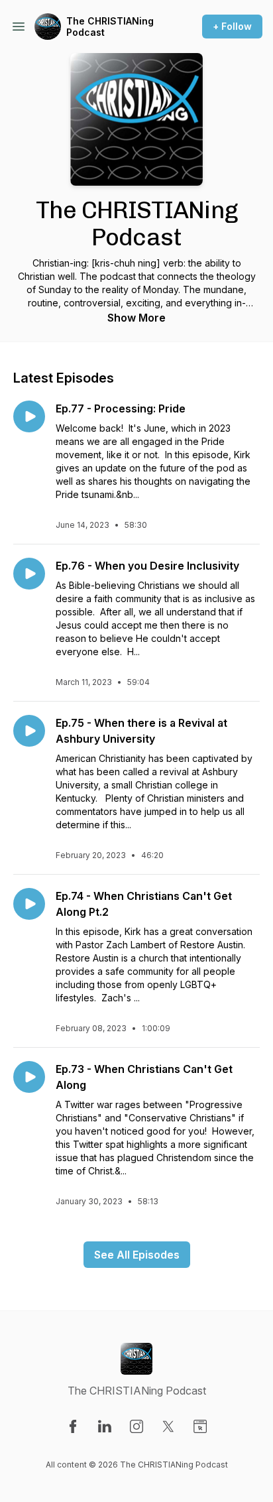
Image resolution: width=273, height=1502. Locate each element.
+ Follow (232, 26)
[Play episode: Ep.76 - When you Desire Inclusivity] (29, 574)
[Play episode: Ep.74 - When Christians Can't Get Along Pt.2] (29, 904)
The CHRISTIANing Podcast (110, 26)
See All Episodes (137, 1254)
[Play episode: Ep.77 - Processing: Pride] (29, 416)
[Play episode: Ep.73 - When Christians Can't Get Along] (29, 1077)
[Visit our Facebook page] (73, 1426)
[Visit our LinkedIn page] (104, 1426)
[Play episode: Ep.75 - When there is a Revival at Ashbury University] (29, 731)
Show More (136, 317)
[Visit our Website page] (200, 1426)
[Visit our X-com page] (168, 1426)
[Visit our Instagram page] (136, 1426)
